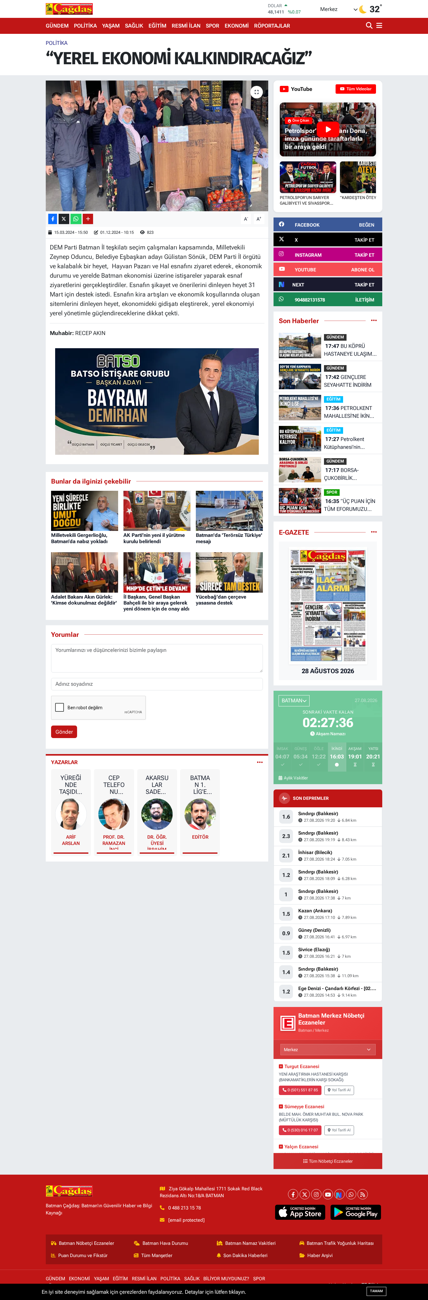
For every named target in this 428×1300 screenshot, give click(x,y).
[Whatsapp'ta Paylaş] (75, 219)
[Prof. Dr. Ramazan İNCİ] (114, 813)
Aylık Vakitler (296, 777)
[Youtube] (328, 1194)
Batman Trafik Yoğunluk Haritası (340, 1243)
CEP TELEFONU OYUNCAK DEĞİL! (114, 784)
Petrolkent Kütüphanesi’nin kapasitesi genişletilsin (350, 443)
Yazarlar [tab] (64, 762)
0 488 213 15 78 (184, 1208)
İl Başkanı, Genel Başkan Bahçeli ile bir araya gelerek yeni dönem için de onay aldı (156, 603)
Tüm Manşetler (156, 1255)
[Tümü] (374, 320)
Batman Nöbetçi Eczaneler (86, 1243)
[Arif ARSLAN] (71, 813)
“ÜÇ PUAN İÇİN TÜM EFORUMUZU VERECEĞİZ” (349, 505)
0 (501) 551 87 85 (303, 1090)
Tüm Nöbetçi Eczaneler (331, 1161)
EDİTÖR (200, 837)
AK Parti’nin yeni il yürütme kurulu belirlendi (154, 538)
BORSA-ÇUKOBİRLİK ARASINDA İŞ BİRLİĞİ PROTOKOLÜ (348, 474)
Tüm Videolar (359, 88)
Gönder (64, 732)
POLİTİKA (85, 26)
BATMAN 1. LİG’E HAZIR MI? (200, 784)
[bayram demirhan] (157, 401)
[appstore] (300, 1212)
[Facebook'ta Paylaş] (52, 219)
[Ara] (370, 26)
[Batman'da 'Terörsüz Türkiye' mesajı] (229, 510)
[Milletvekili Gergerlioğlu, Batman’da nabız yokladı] (84, 510)
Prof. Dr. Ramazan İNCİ (113, 842)
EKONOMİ (237, 26)
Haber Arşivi (320, 1255)
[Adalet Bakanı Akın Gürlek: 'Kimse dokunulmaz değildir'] (84, 572)
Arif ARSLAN (71, 840)
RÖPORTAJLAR (272, 26)
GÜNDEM (57, 26)
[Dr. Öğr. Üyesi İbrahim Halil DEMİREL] (157, 813)
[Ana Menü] (378, 26)
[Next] (339, 1194)
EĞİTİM (157, 26)
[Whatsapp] (351, 1194)
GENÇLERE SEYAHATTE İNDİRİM (348, 381)
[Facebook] (293, 1194)
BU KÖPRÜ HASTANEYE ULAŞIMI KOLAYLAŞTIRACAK (348, 350)
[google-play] (355, 1212)
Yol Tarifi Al (341, 1090)
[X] (305, 1194)
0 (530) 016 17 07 (303, 1130)
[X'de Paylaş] (64, 219)
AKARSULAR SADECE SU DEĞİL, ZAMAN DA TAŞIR (157, 784)
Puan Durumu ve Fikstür (82, 1255)
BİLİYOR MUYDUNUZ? (226, 1279)
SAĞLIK (134, 26)
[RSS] (363, 1194)
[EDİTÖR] (200, 813)
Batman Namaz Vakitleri (250, 1243)
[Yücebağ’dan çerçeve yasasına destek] (229, 572)
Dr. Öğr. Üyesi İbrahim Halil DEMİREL (157, 842)
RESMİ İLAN (186, 26)
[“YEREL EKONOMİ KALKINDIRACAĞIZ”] (157, 146)
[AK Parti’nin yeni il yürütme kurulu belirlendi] (157, 510)
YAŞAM (111, 26)
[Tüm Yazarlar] (260, 762)
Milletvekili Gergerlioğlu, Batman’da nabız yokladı (79, 538)
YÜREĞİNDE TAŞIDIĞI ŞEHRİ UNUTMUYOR (71, 784)
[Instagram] (316, 1194)
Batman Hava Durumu (165, 1243)
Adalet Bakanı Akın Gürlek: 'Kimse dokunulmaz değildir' (84, 600)
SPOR (212, 26)
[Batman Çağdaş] (69, 8)
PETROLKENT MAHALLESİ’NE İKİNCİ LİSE (349, 412)
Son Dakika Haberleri (245, 1255)
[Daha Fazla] (88, 219)
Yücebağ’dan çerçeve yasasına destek (221, 600)
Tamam (376, 1291)
